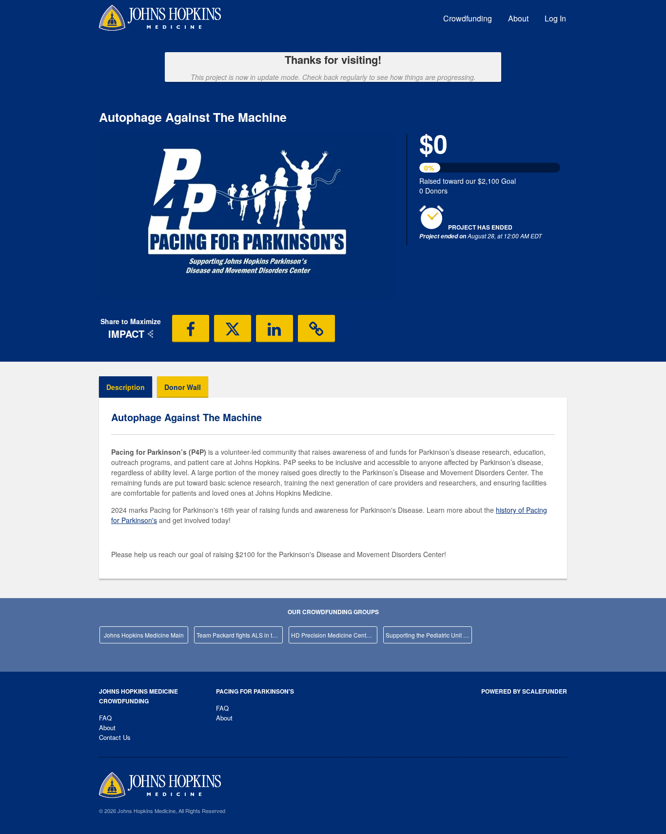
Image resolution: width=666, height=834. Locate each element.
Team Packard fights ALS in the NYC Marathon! (239, 635)
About (518, 18)
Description (125, 387)
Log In (555, 18)
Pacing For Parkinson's (255, 691)
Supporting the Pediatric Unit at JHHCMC (429, 635)
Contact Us (115, 737)
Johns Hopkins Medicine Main (144, 635)
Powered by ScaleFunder (524, 691)
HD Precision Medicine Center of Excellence (334, 635)
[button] (190, 328)
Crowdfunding (467, 18)
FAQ (105, 717)
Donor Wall (182, 387)
